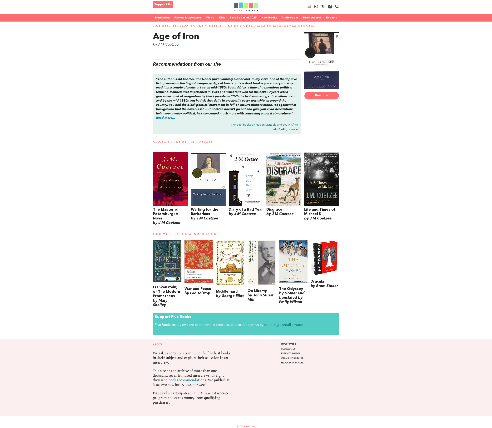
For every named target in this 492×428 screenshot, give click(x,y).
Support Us (163, 4)
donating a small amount (284, 325)
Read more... (165, 117)
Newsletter (288, 344)
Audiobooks (290, 17)
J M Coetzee (168, 45)
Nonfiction (162, 17)
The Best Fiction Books (178, 26)
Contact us (288, 348)
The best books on (264, 124)
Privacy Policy (290, 353)
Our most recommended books (186, 234)
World (210, 17)
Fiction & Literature (188, 17)
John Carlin (279, 129)
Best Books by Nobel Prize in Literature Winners (262, 26)
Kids (222, 17)
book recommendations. (188, 380)
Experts (331, 17)
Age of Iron (176, 37)
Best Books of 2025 (243, 17)
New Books (269, 17)
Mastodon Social (292, 362)
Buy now (321, 95)
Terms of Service (292, 358)
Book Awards (312, 17)
